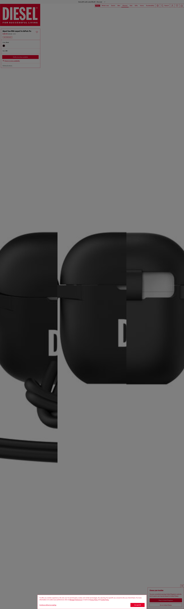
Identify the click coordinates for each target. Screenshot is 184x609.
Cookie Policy (105, 599)
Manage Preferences (75, 599)
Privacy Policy (93, 599)
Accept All (137, 605)
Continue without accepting (47, 605)
